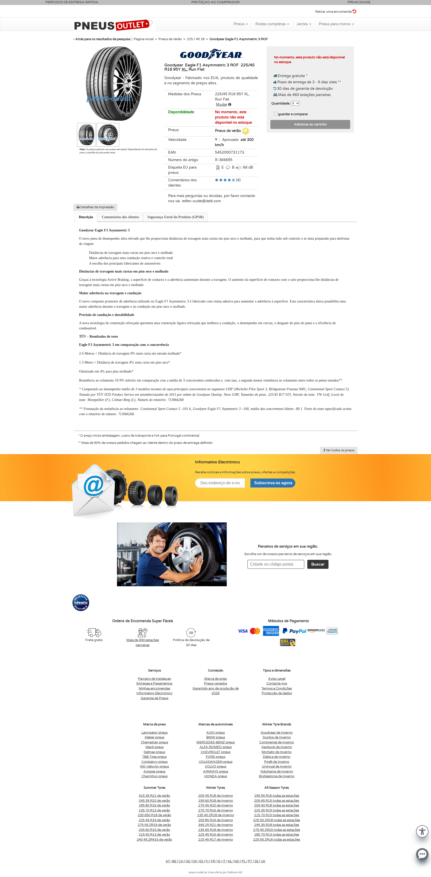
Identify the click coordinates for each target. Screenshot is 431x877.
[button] (422, 831)
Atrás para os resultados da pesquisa (102, 39)
